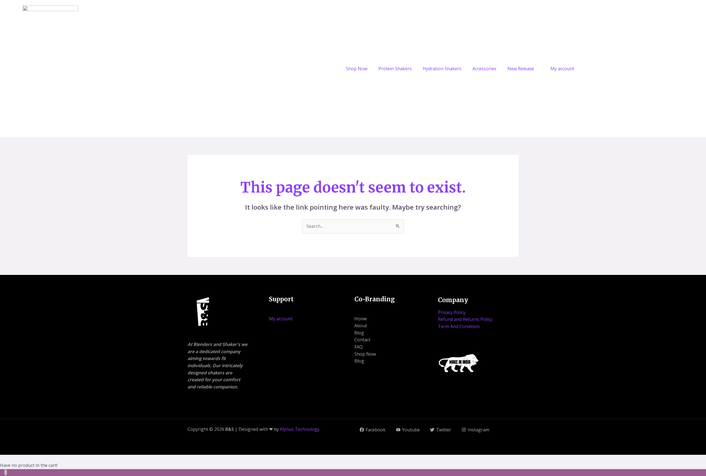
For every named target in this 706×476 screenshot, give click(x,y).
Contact (362, 340)
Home (360, 319)
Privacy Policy (452, 312)
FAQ (358, 347)
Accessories (484, 69)
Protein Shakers (395, 69)
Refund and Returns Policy (465, 319)
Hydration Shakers (442, 69)
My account (562, 69)
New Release (520, 69)
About (360, 326)
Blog (359, 333)
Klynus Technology (299, 429)
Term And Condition (459, 326)
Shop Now (356, 69)
